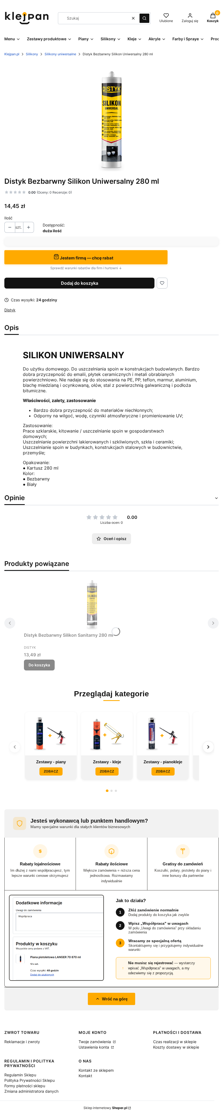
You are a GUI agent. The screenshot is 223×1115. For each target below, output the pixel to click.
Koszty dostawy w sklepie (176, 1047)
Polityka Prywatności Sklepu (29, 1080)
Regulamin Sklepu (20, 1075)
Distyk (10, 310)
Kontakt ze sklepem (96, 1070)
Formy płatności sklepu (24, 1085)
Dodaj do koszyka (79, 283)
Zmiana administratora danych (31, 1091)
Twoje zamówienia (95, 1041)
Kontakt (85, 1075)
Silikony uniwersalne (60, 54)
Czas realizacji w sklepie (174, 1041)
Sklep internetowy (105, 1108)
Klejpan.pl (11, 54)
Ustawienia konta (94, 1047)
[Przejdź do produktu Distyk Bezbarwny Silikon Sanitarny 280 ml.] (92, 602)
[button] (144, 18)
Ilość (8, 218)
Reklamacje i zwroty (22, 1041)
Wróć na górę (115, 999)
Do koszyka (39, 665)
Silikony (32, 54)
